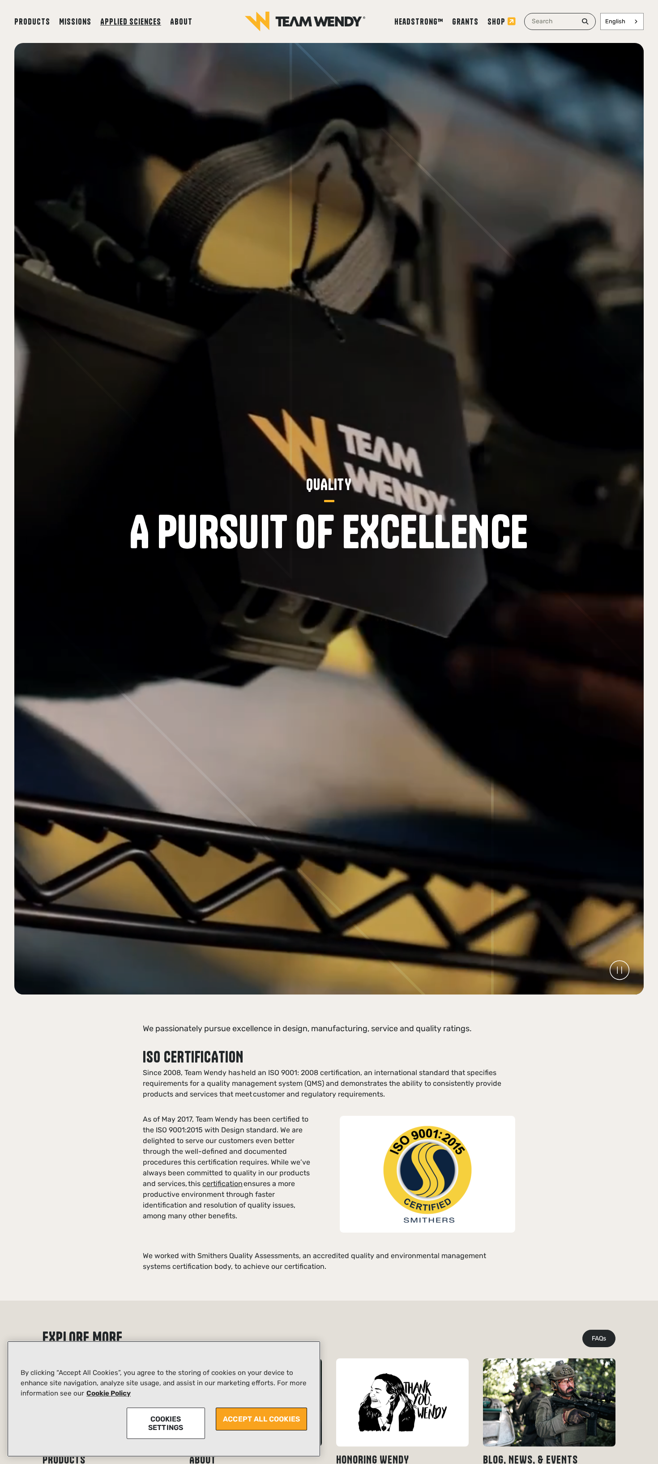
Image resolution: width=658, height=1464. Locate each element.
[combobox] (560, 21)
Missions (75, 22)
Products (32, 22)
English (615, 21)
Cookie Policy (108, 1393)
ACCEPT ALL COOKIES (261, 1419)
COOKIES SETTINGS (165, 1423)
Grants (465, 22)
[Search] (585, 21)
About (181, 22)
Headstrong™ (418, 22)
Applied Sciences (130, 22)
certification (222, 1183)
